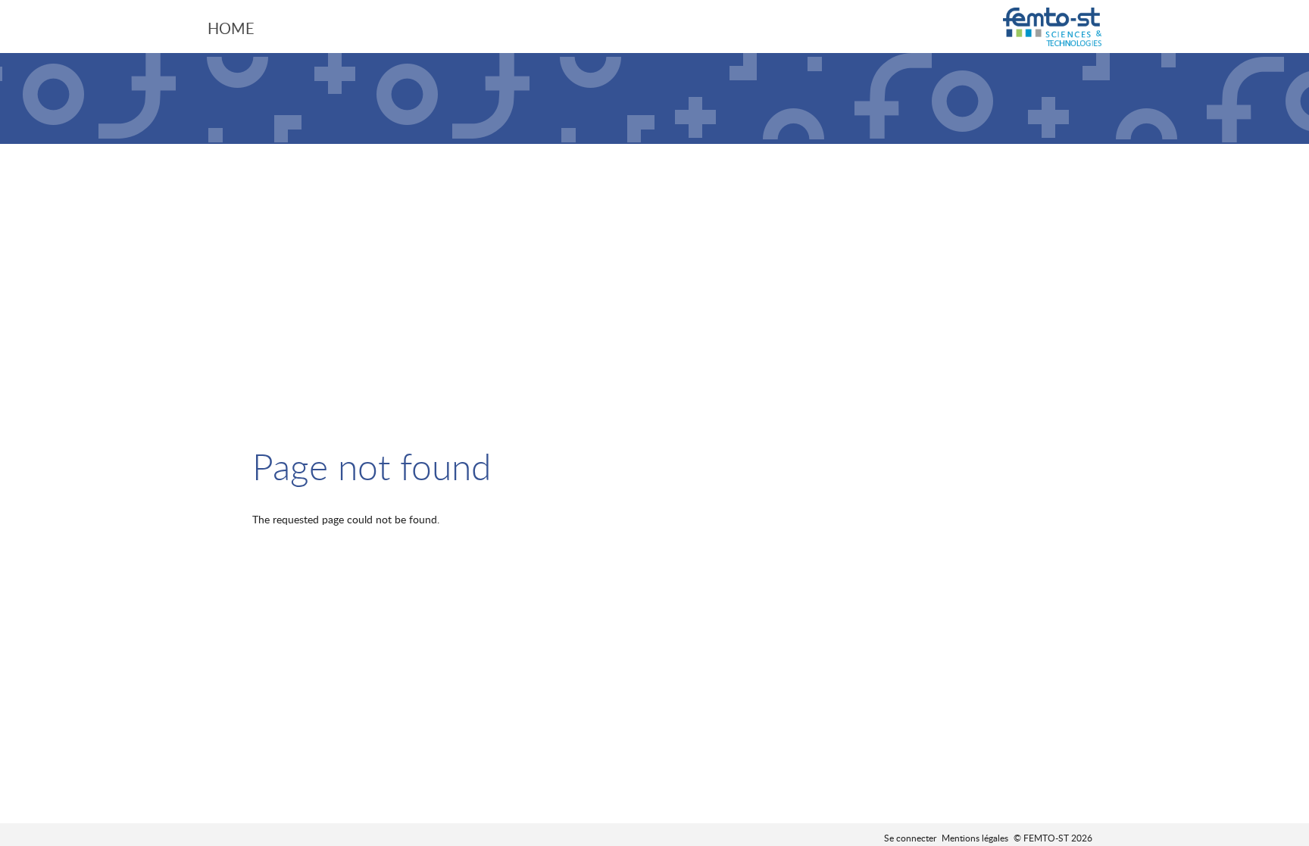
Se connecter (910, 838)
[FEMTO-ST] (1052, 28)
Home (231, 28)
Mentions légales (975, 838)
